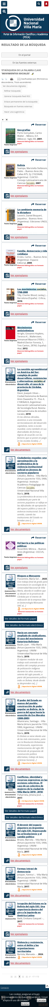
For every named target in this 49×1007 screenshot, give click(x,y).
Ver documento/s (20, 449)
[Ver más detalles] (10, 374)
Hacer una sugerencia (14, 112)
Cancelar (41, 1000)
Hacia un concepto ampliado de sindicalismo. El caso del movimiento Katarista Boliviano (31, 637)
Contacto (5, 987)
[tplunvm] (7, 119)
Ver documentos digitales (14, 86)
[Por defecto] (3, 119)
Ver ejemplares (19, 151)
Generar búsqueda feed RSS (17, 96)
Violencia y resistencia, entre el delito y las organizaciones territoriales (30, 947)
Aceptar (25, 1003)
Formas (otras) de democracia (27, 870)
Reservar (41, 124)
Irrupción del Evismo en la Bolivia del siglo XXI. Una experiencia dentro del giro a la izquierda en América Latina (31, 909)
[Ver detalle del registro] (10, 135)
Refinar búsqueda (12, 91)
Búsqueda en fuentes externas (18, 106)
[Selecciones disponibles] (19, 79)
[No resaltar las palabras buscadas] (33, 74)
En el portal (24, 55)
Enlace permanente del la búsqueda (20, 101)
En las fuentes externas (24, 62)
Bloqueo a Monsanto (28, 575)
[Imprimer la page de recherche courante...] (12, 79)
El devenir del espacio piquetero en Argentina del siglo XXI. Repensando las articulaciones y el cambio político (31, 830)
